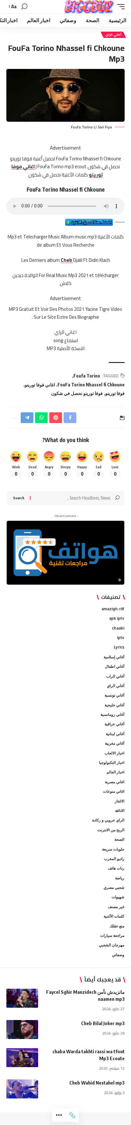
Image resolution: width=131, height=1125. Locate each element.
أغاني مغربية (114, 743)
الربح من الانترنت (110, 829)
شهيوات (118, 896)
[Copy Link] (72, 1115)
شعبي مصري (114, 887)
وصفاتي (118, 954)
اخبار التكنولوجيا (111, 762)
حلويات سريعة (113, 849)
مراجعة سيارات (112, 935)
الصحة (119, 839)
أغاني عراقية (114, 724)
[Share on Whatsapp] (41, 417)
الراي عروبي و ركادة (108, 820)
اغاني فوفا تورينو (40, 384)
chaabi (118, 628)
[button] (119, 6)
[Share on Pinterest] (55, 417)
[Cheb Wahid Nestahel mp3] (22, 1088)
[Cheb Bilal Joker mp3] (22, 1029)
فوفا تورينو (115, 393)
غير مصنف (116, 906)
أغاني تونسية (114, 695)
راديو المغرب (114, 858)
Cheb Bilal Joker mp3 (103, 1023)
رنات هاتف (116, 868)
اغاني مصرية (114, 781)
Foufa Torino (86, 375)
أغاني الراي (113, 35)
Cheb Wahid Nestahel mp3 (97, 1082)
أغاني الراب (115, 676)
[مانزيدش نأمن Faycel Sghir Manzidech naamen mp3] (22, 998)
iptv (120, 637)
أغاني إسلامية (114, 657)
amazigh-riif (112, 608)
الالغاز (119, 801)
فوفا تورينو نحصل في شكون (77, 393)
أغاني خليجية (114, 705)
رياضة (119, 878)
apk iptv (116, 618)
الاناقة (119, 810)
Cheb (67, 260)
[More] (59, 1115)
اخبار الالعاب (114, 753)
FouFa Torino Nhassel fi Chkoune (91, 384)
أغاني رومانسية (112, 714)
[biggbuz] (89, 6)
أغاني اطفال (114, 666)
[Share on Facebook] (70, 417)
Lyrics (119, 647)
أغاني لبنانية (115, 733)
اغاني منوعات (113, 791)
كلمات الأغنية (114, 916)
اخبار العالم (115, 772)
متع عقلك (117, 926)
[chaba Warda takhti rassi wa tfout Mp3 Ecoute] (22, 1057)
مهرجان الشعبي (111, 945)
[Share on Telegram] (27, 417)
